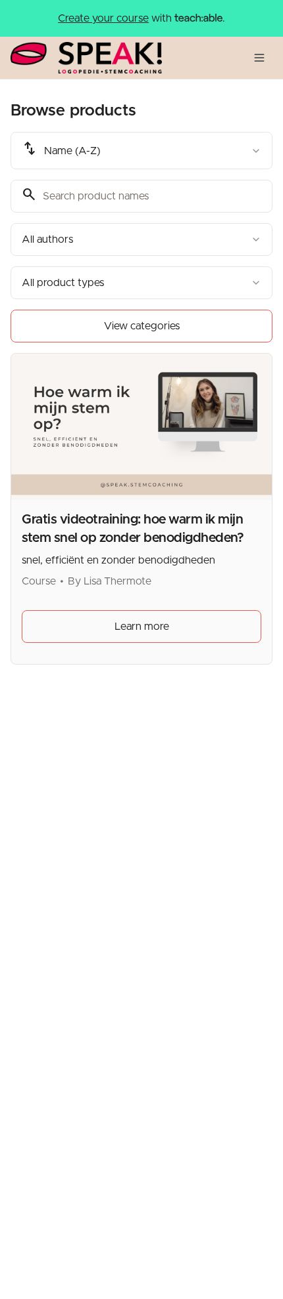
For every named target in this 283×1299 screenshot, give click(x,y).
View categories (142, 326)
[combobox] (141, 150)
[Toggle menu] (259, 58)
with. (141, 18)
